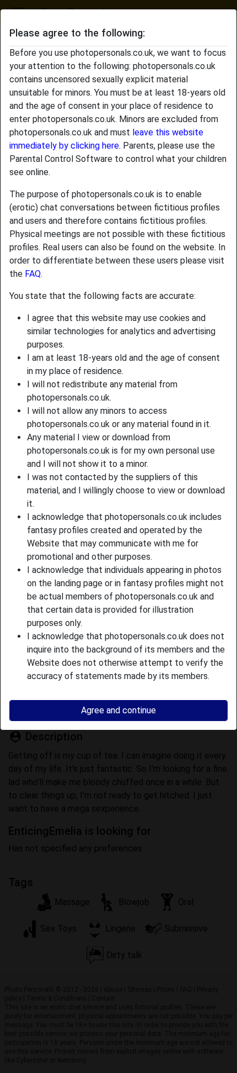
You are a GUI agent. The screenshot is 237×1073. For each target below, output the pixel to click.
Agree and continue (118, 710)
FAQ (33, 274)
